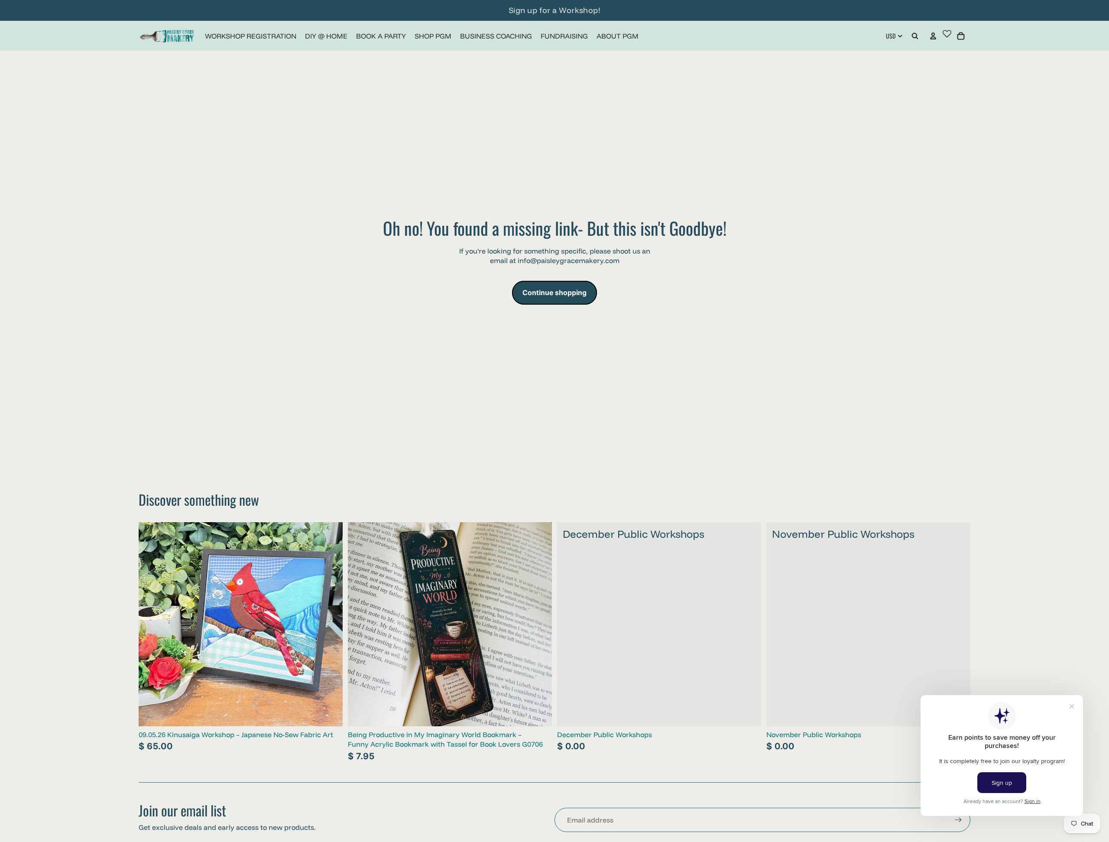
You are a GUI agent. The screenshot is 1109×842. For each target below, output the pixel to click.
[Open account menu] (933, 36)
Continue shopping (554, 292)
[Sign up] (958, 820)
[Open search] (914, 36)
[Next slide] (330, 624)
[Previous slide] (152, 624)
